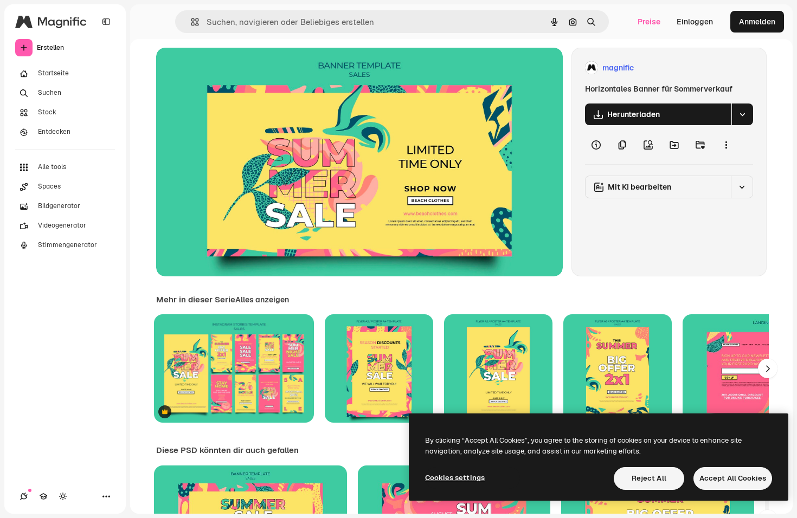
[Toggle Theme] (63, 496)
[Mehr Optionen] (726, 145)
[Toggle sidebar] (106, 21)
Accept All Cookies (732, 478)
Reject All (649, 478)
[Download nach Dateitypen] (742, 114)
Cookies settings (455, 477)
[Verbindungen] (24, 496)
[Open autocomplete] (190, 22)
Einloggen (695, 22)
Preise (649, 22)
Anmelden (757, 22)
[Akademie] (43, 496)
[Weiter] (767, 368)
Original (225, 68)
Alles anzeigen (262, 300)
